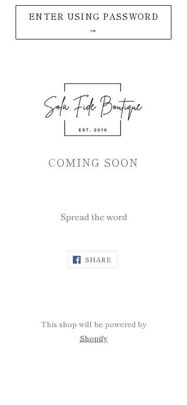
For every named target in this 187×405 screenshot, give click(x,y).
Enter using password (93, 22)
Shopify (93, 337)
